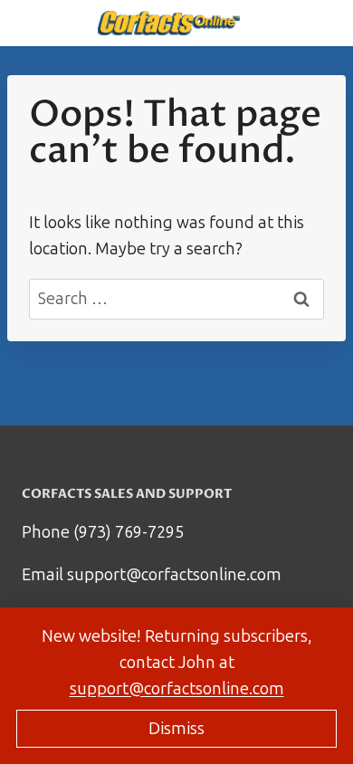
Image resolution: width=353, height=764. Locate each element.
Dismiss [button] (176, 729)
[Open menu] (47, 23)
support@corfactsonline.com (177, 689)
